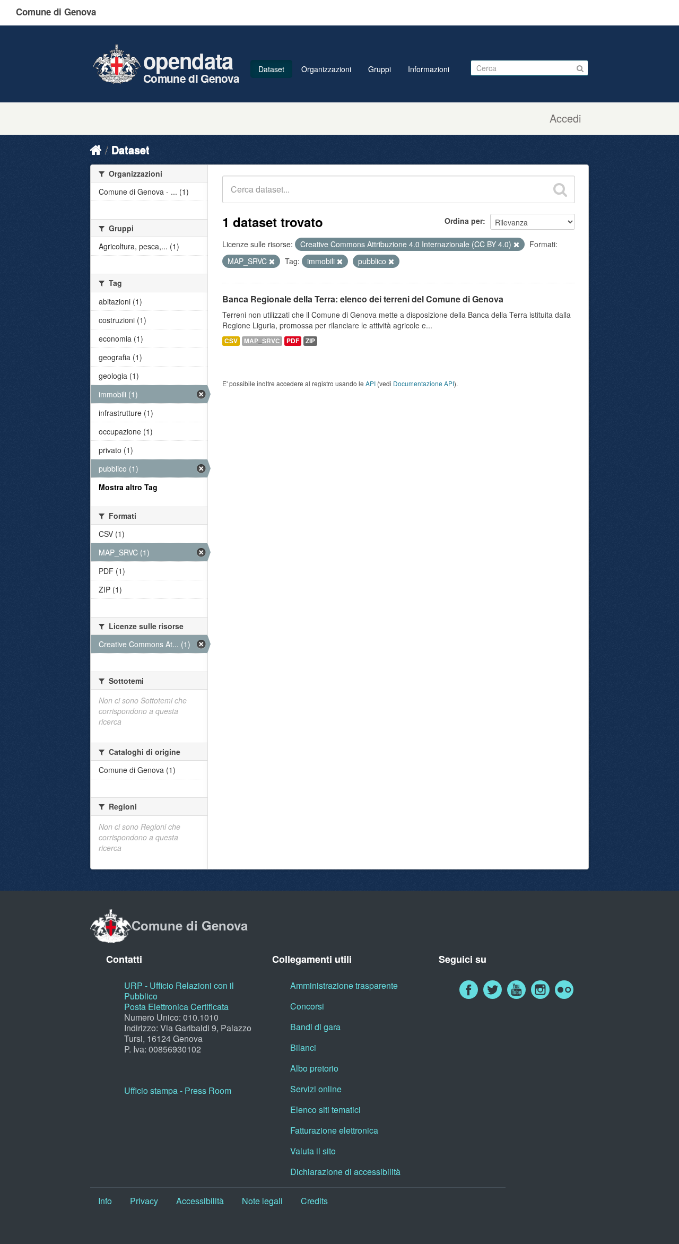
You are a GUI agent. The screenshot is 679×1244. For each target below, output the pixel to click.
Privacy (144, 1201)
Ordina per (464, 220)
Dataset (271, 69)
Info (105, 1201)
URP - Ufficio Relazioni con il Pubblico (179, 990)
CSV (231, 340)
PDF (292, 340)
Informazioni (428, 69)
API (370, 383)
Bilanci (303, 1047)
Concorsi (307, 1006)
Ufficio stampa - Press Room (177, 1090)
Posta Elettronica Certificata (176, 1007)
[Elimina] (516, 244)
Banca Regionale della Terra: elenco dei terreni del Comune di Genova (362, 299)
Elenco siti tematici (325, 1109)
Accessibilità (200, 1201)
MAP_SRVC (262, 340)
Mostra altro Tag (128, 487)
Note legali (262, 1201)
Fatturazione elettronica (334, 1130)
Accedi (565, 118)
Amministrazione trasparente (344, 985)
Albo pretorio (314, 1068)
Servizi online (316, 1089)
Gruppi (379, 69)
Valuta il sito (313, 1151)
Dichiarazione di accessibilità (345, 1171)
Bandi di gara (315, 1027)
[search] (560, 189)
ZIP (310, 340)
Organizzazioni (326, 69)
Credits (314, 1201)
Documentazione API (423, 383)
